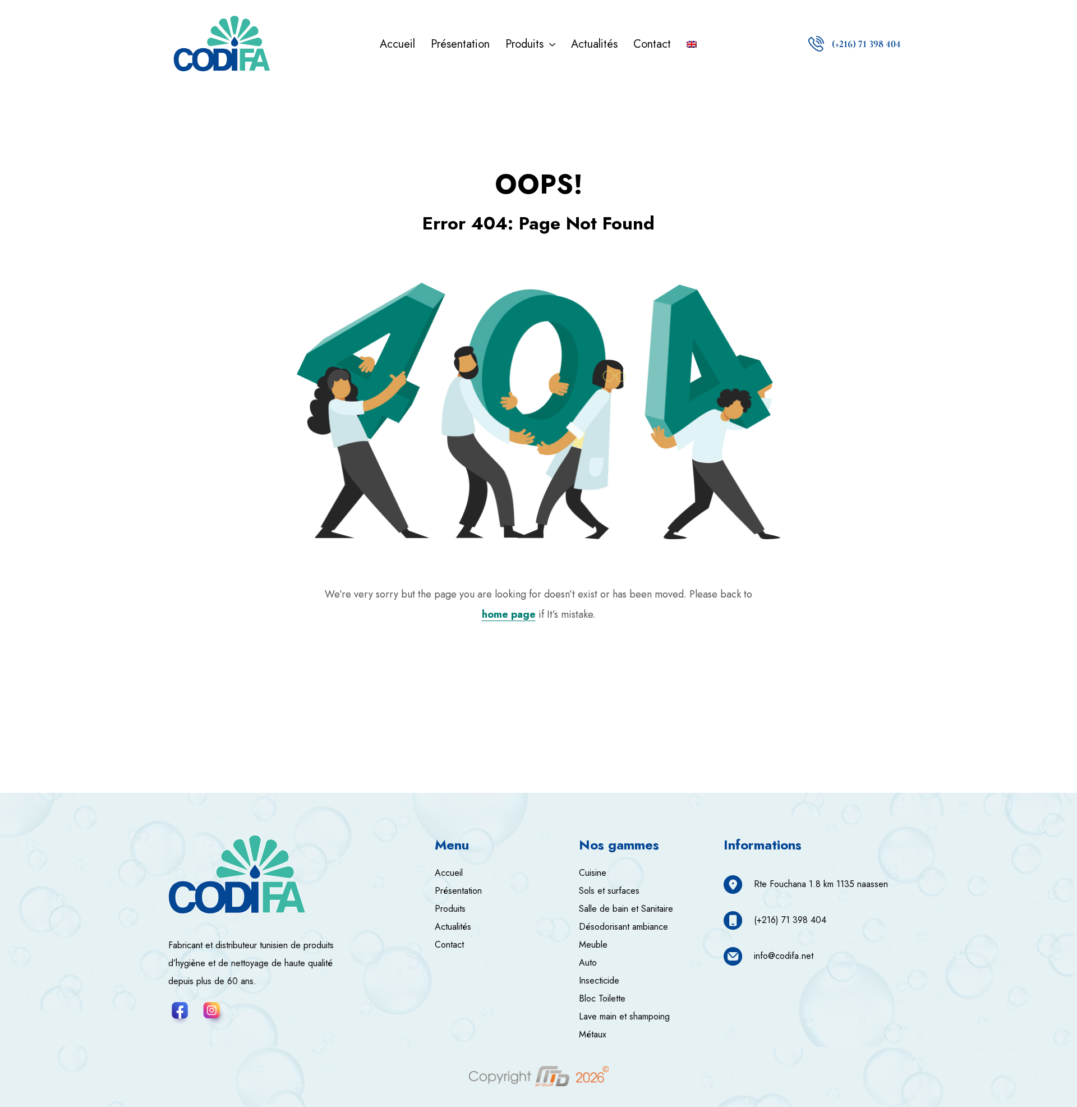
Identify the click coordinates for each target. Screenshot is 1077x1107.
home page (509, 614)
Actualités (453, 926)
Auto (588, 962)
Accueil (449, 872)
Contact (449, 944)
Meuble (593, 944)
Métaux (592, 1034)
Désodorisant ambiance (623, 926)
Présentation (458, 890)
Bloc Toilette (602, 998)
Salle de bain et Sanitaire (626, 908)
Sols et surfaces (609, 890)
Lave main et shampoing (624, 1016)
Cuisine (592, 872)
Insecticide (599, 980)
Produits (450, 908)
